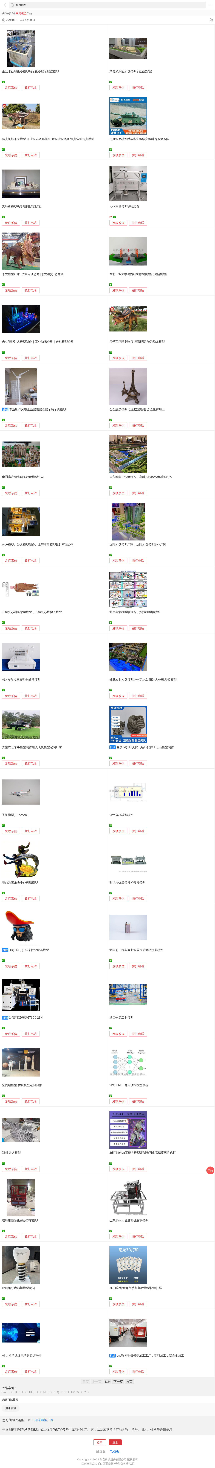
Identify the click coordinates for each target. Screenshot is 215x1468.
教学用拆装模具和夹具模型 (127, 882)
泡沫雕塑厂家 (44, 1420)
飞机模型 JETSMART (15, 815)
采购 (210, 1170)
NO (50, 1392)
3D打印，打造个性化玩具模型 (29, 950)
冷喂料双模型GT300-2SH (26, 1017)
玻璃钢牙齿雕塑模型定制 (18, 1288)
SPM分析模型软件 (121, 815)
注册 (115, 1442)
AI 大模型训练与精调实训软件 (21, 1355)
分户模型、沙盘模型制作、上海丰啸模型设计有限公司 (38, 544)
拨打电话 (31, 87)
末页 (129, 1381)
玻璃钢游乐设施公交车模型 (20, 1220)
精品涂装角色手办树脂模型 (20, 882)
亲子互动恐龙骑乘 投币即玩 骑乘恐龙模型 (137, 341)
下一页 (118, 1381)
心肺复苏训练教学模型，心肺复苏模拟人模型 (32, 612)
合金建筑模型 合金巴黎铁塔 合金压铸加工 (137, 409)
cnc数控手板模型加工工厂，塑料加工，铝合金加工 (150, 1355)
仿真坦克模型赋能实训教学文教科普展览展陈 (139, 139)
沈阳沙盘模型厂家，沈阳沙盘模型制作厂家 (137, 544)
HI (30, 1392)
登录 (100, 1442)
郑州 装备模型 (11, 1153)
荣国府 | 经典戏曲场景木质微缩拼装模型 (136, 950)
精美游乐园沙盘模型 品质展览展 (130, 71)
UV (73, 1392)
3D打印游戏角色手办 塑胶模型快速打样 (135, 1288)
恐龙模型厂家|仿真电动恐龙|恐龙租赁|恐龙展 (33, 274)
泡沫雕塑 (10, 1408)
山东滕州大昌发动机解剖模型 (128, 1220)
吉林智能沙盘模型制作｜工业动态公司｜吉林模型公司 (38, 341)
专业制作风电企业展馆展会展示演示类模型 (37, 409)
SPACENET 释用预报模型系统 (128, 1085)
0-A (4, 1392)
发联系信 (11, 88)
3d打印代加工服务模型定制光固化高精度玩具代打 (142, 1153)
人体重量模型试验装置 (124, 206)
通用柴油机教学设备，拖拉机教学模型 (134, 612)
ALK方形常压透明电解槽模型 (21, 679)
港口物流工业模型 (121, 1017)
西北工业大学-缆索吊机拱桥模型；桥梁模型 (138, 274)
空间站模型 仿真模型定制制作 (22, 1085)
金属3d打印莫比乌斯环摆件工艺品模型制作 (145, 747)
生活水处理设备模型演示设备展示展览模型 (30, 71)
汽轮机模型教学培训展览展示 (21, 206)
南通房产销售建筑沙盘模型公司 (23, 477)
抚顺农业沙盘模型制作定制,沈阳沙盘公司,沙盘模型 (143, 679)
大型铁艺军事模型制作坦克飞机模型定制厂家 (32, 747)
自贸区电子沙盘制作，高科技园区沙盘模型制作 (140, 477)
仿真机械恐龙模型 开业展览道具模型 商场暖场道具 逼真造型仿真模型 (48, 139)
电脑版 (114, 1451)
